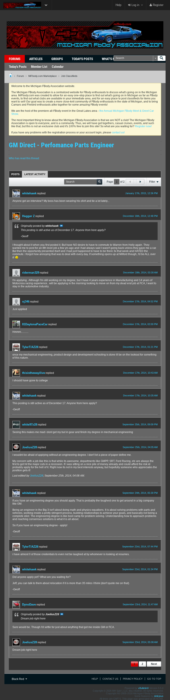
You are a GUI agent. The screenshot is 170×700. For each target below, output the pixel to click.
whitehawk (29, 193)
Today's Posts (82, 59)
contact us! (118, 132)
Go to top (154, 678)
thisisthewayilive (33, 373)
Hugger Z (28, 216)
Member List (39, 67)
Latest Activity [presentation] (34, 174)
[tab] (15, 174)
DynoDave (29, 604)
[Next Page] (140, 181)
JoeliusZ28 (29, 447)
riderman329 (30, 272)
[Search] (162, 58)
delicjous (158, 696)
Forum (20, 76)
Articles (35, 59)
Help (118, 5)
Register (157, 5)
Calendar (58, 67)
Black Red (18, 679)
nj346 (25, 301)
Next (154, 664)
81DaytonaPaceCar (35, 324)
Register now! (143, 126)
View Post (61, 226)
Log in (135, 5)
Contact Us (110, 678)
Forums (14, 59)
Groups (57, 59)
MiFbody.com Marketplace (42, 76)
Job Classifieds (69, 76)
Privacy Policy (133, 678)
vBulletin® (143, 688)
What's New (110, 59)
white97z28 (29, 424)
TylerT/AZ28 (30, 347)
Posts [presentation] (15, 174)
